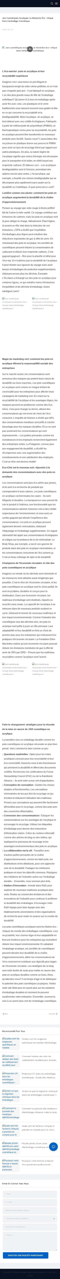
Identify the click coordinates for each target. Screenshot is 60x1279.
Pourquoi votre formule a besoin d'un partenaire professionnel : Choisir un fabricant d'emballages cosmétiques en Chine (38, 1163)
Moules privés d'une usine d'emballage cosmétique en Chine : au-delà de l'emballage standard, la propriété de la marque (39, 1145)
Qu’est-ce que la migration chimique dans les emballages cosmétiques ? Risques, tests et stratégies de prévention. (40, 1093)
